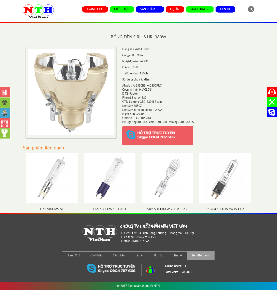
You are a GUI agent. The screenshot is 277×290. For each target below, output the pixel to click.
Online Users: (174, 266)
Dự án (174, 9)
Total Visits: (172, 272)
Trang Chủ (95, 9)
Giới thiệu (121, 9)
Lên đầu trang (200, 255)
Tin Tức (158, 255)
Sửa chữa (197, 9)
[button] (157, 9)
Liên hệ (225, 9)
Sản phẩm (147, 9)
